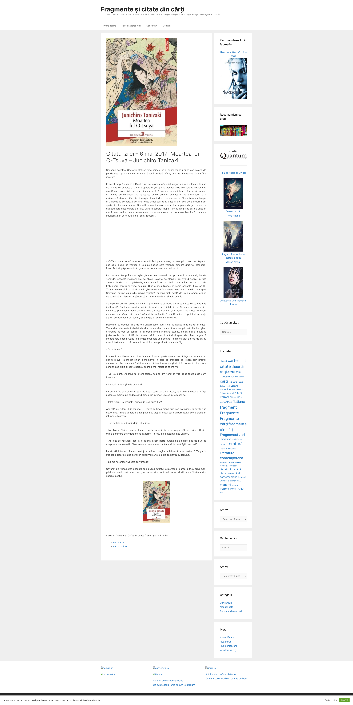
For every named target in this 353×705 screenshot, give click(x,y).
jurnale (240, 439)
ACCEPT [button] (344, 700)
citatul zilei (234, 372)
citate (225, 366)
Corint (241, 377)
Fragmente (229, 413)
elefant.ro (118, 542)
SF (235, 489)
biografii (223, 361)
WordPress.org (228, 650)
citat (242, 360)
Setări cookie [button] (331, 700)
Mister (239, 481)
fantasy (228, 401)
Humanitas (225, 439)
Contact (166, 25)
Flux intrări (226, 641)
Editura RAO (235, 397)
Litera (222, 444)
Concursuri (151, 25)
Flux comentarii (228, 645)
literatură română (230, 469)
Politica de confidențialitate (168, 680)
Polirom (224, 488)
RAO (232, 489)
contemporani (229, 376)
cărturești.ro (120, 546)
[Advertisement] (156, 240)
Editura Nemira (226, 393)
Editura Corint (225, 386)
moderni (225, 484)
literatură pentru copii (228, 466)
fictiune (239, 401)
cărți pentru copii (235, 382)
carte (233, 360)
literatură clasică (228, 448)
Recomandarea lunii (131, 25)
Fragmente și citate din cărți (143, 9)
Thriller (241, 489)
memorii (233, 481)
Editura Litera (237, 389)
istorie (234, 439)
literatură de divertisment (230, 462)
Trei (221, 493)
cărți (224, 381)
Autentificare (227, 637)
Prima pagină (109, 25)
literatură (234, 443)
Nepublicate (226, 607)
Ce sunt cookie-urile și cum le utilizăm (174, 684)
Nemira (235, 485)
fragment (228, 407)
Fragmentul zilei (232, 435)
